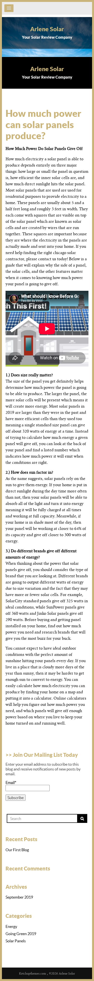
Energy (11, 926)
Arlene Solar (47, 28)
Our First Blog (17, 850)
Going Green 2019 (21, 933)
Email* (11, 782)
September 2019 (19, 897)
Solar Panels (16, 941)
